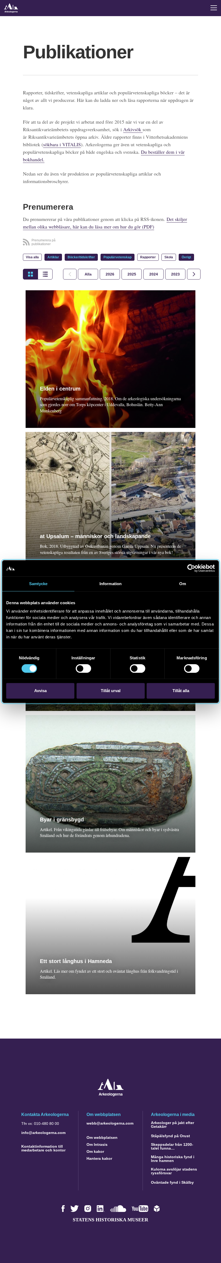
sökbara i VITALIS (62, 144)
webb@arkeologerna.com (110, 1123)
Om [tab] (182, 583)
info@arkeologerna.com (43, 1133)
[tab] (110, 274)
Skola (168, 257)
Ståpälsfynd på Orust (170, 1136)
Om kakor (95, 1151)
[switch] (83, 668)
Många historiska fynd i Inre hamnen (172, 1158)
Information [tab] (110, 583)
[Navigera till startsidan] (110, 1095)
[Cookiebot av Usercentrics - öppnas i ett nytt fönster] (191, 568)
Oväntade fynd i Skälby (172, 1182)
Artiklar (53, 257)
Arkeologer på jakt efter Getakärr (172, 1124)
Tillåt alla (180, 690)
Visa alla (32, 257)
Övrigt (186, 257)
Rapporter (148, 257)
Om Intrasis (97, 1144)
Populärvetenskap (117, 257)
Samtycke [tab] (38, 583)
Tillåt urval (110, 690)
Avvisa (40, 690)
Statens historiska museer (110, 1219)
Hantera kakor (99, 1158)
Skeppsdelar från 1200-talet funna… (172, 1146)
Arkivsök (133, 129)
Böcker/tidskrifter (81, 257)
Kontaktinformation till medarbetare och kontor (43, 1148)
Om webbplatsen (102, 1137)
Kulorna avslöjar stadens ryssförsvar (174, 1171)
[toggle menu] (213, 8)
